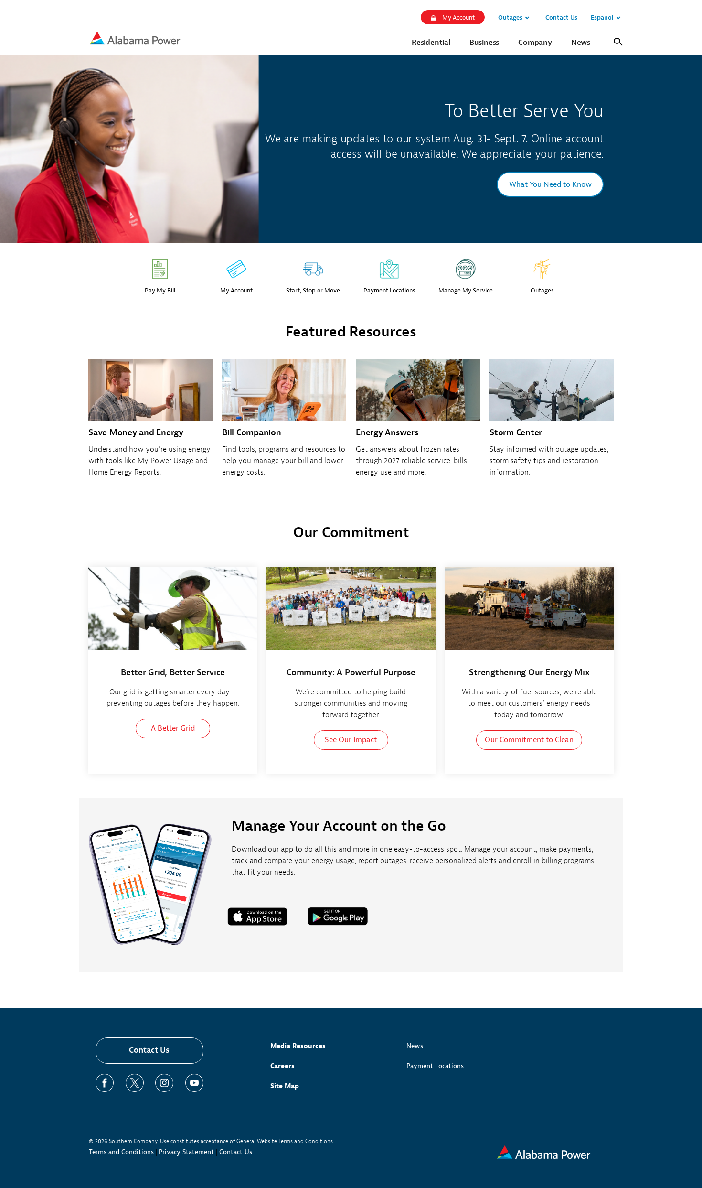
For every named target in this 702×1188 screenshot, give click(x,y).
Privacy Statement (186, 1152)
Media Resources (298, 1046)
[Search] (616, 41)
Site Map (284, 1086)
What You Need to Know (550, 184)
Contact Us (149, 1050)
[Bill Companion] (284, 423)
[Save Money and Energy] (150, 423)
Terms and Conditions (121, 1152)
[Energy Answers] (418, 423)
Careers (282, 1066)
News (414, 1046)
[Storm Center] (551, 423)
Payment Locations (435, 1066)
